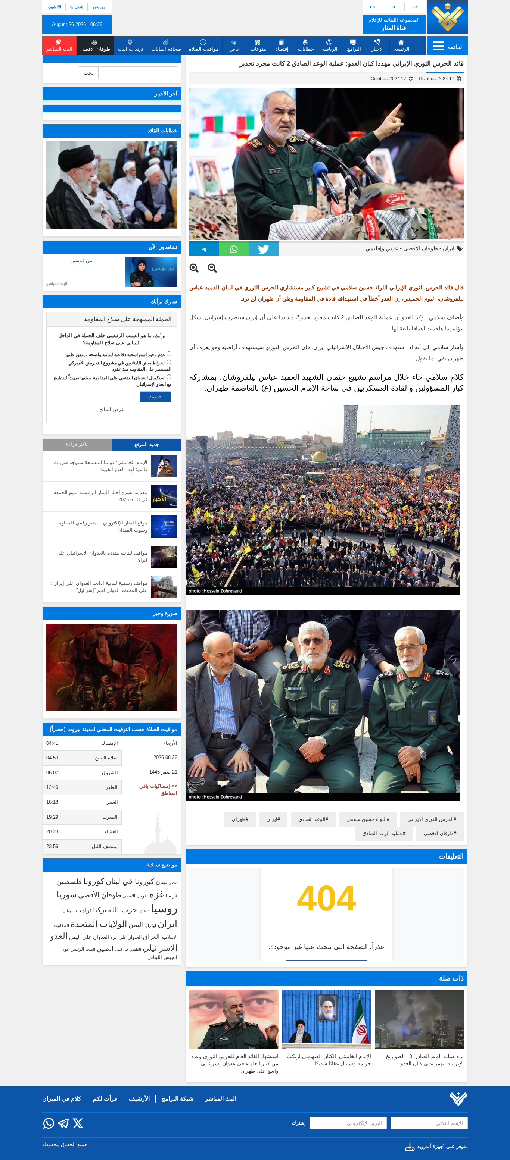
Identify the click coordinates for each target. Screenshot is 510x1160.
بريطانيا (68, 911)
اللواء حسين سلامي (366, 819)
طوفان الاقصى (439, 833)
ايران (448, 248)
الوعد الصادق (312, 819)
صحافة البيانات (166, 49)
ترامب (83, 910)
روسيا (164, 908)
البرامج (354, 49)
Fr (393, 7)
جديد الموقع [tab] (146, 444)
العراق (151, 936)
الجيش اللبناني (162, 957)
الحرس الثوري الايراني (431, 819)
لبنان (162, 881)
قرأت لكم (105, 1098)
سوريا (67, 894)
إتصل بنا (76, 7)
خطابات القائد (162, 131)
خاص (234, 49)
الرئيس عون (72, 949)
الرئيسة (402, 49)
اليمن (135, 924)
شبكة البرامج (177, 1098)
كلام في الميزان (61, 1098)
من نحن (99, 7)
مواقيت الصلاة (203, 49)
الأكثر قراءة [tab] (77, 444)
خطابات (306, 49)
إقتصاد (282, 49)
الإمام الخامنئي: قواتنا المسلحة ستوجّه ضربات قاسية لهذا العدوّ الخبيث (100, 466)
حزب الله (122, 910)
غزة (156, 894)
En (372, 7)
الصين (105, 948)
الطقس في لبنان (128, 949)
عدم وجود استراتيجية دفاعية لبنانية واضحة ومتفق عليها (115, 354)
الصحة (90, 949)
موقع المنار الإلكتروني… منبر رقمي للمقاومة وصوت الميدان (101, 526)
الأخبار (377, 49)
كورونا (93, 881)
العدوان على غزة (126, 937)
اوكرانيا (150, 925)
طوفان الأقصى (420, 248)
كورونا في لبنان (130, 881)
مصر (173, 882)
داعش (144, 911)
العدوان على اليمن (89, 937)
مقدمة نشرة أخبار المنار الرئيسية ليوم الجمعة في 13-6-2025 (100, 496)
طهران (239, 819)
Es (415, 7)
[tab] (112, 319)
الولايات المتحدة (99, 924)
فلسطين (69, 881)
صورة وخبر (165, 613)
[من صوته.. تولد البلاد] (111, 667)
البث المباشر (56, 283)
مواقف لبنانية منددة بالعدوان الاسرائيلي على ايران (102, 556)
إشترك (299, 1123)
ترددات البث (130, 49)
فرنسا (171, 896)
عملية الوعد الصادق (383, 833)
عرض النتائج (111, 409)
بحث (89, 73)
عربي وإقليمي (382, 248)
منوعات (258, 49)
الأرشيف (54, 7)
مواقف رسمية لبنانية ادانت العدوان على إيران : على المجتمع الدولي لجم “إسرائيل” (98, 586)
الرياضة (330, 49)
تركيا (99, 910)
